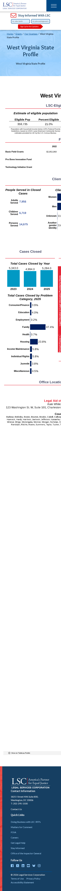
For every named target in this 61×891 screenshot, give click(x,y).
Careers (14, 837)
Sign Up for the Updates (29, 26)
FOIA (13, 832)
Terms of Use (17, 878)
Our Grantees (31, 33)
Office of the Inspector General (26, 853)
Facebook (12, 865)
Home (10, 33)
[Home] (14, 6)
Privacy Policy (33, 878)
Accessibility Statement (22, 882)
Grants (18, 33)
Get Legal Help (18, 842)
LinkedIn (23, 865)
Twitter (17, 865)
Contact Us (16, 809)
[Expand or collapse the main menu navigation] (53, 5)
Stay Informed (18, 848)
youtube (28, 865)
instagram (39, 865)
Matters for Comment (21, 827)
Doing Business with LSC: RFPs (26, 821)
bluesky (33, 865)
